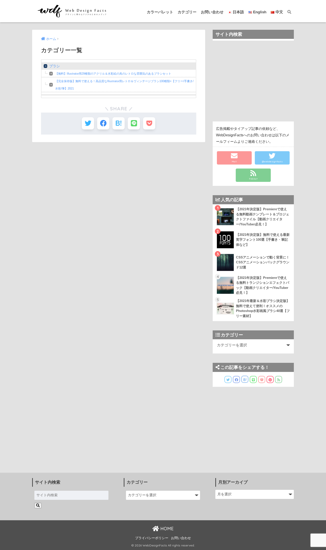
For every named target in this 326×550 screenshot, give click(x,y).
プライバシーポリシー (151, 538)
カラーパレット (160, 12)
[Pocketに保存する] (149, 123)
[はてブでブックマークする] (118, 123)
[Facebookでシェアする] (103, 123)
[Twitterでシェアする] (88, 123)
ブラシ (54, 66)
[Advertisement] (253, 81)
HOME (166, 528)
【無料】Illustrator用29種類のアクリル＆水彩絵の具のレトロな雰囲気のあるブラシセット (113, 73)
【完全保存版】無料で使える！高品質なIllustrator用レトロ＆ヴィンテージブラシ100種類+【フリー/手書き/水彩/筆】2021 (124, 84)
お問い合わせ (212, 12)
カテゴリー (187, 12)
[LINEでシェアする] (134, 123)
